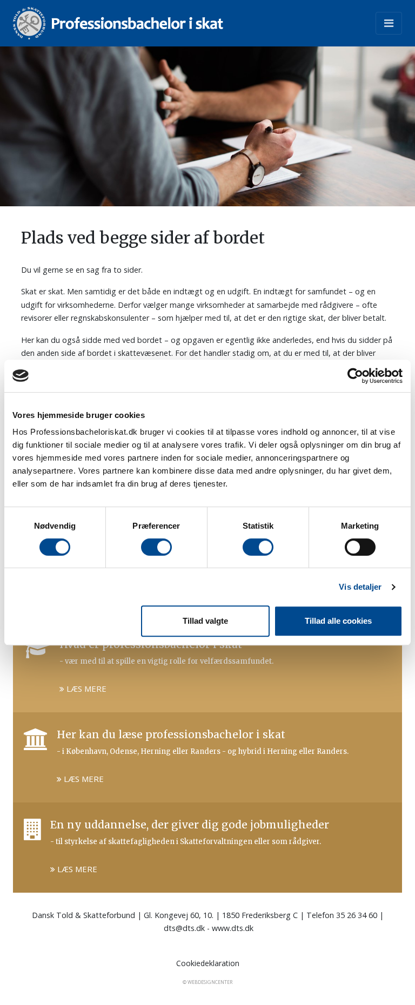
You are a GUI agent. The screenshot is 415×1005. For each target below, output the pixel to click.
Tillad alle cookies (338, 620)
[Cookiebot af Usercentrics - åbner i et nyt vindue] (355, 376)
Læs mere (85, 688)
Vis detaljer (360, 586)
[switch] (156, 547)
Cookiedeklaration (207, 963)
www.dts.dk (232, 928)
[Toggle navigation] (389, 23)
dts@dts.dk (184, 928)
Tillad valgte (205, 620)
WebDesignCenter (210, 982)
